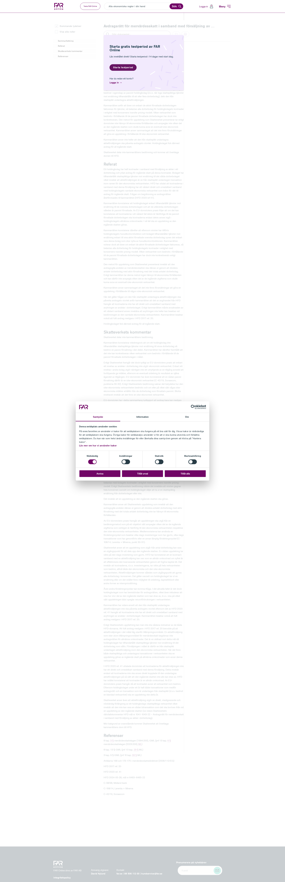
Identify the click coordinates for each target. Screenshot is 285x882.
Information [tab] (142, 417)
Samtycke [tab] (98, 417)
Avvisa (99, 473)
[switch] (126, 461)
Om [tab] (187, 417)
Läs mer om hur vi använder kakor (98, 445)
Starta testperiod (123, 67)
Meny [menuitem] (222, 6)
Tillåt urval (142, 473)
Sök (174, 6)
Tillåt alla (185, 473)
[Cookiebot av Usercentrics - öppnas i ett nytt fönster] (193, 407)
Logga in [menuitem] (203, 6)
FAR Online (60, 6)
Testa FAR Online (90, 6)
